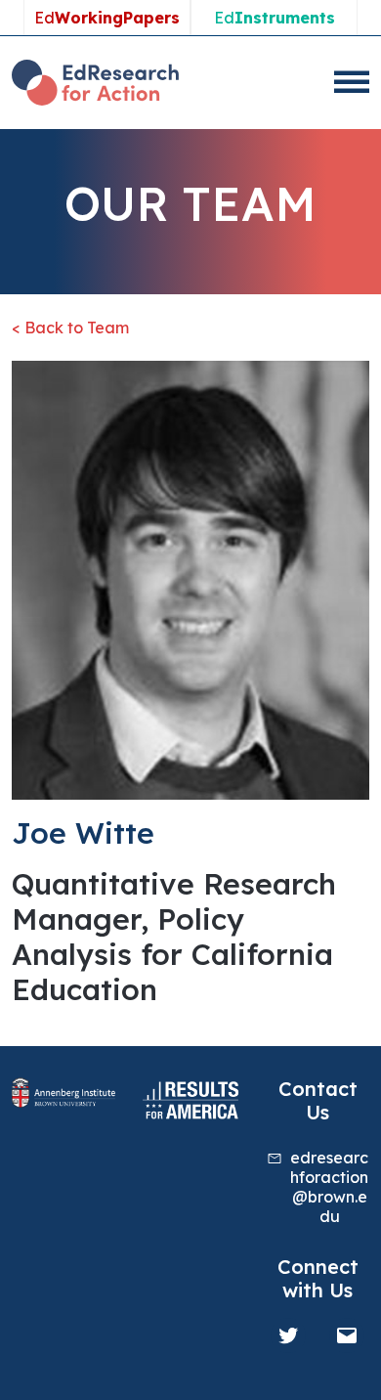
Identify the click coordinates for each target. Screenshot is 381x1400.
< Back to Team (70, 327)
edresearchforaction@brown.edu (329, 1187)
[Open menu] (351, 82)
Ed (107, 17)
